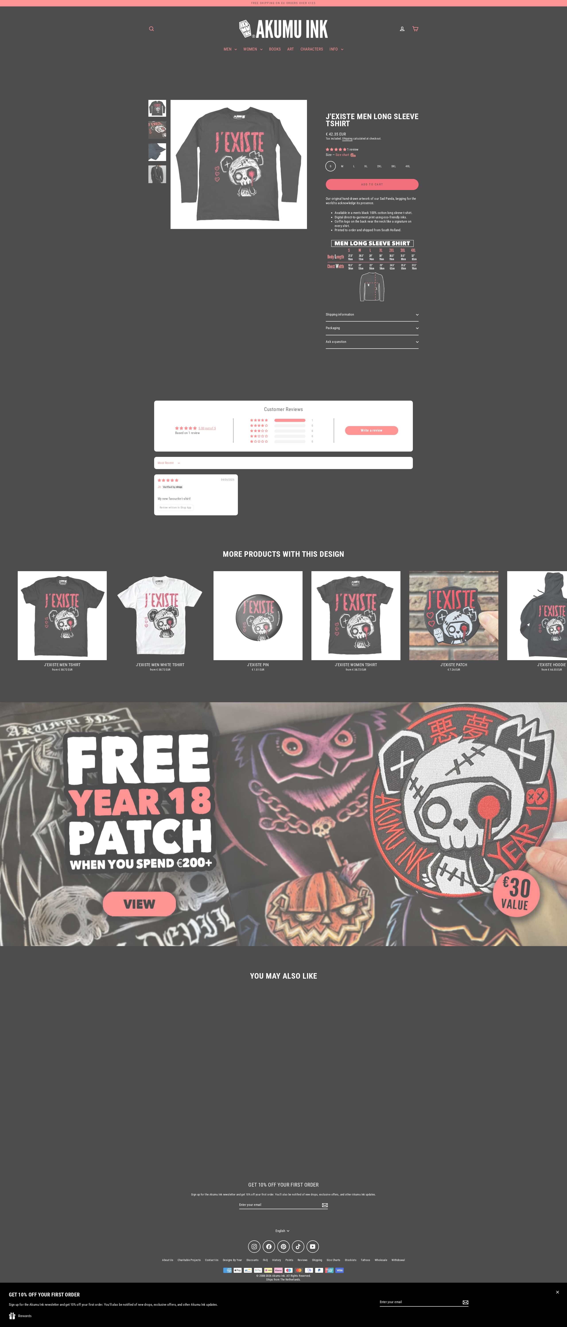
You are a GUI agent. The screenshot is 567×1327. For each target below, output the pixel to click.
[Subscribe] (464, 1302)
